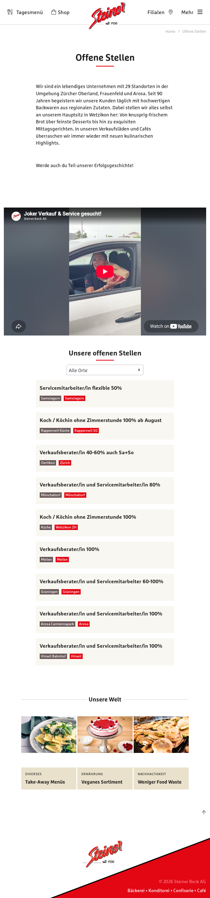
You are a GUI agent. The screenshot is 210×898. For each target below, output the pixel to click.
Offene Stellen (194, 31)
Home (170, 31)
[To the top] (204, 812)
